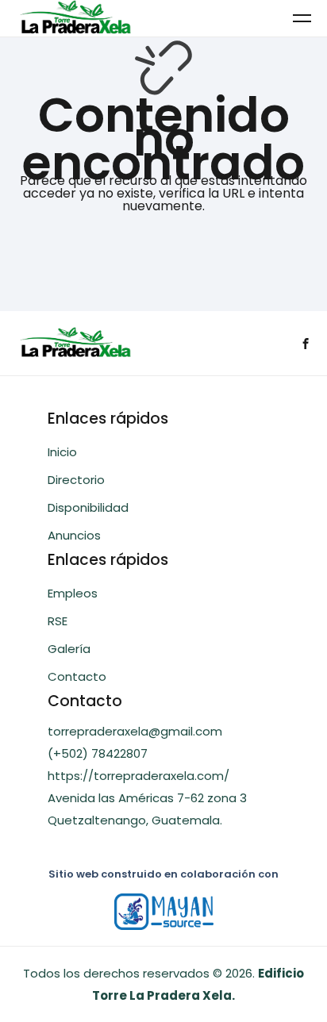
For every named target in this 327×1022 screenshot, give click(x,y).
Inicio (62, 452)
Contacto (77, 676)
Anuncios (74, 535)
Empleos (73, 593)
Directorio (76, 479)
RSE (57, 621)
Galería (69, 648)
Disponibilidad (88, 507)
